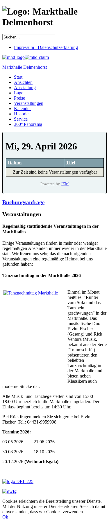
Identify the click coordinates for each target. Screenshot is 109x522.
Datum (15, 162)
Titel (70, 162)
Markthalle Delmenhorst (24, 67)
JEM (65, 183)
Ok (5, 516)
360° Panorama (28, 124)
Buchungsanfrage (23, 202)
